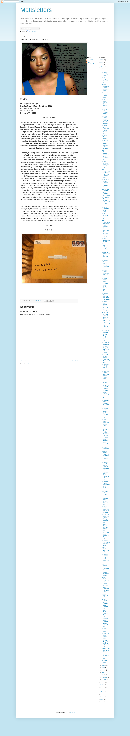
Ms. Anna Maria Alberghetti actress (105, 111)
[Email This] (45, 301)
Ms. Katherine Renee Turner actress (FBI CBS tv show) (106, 201)
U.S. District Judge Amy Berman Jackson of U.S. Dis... (105, 432)
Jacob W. (90, 60)
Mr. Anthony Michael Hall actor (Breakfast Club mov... (105, 567)
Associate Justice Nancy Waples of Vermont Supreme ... (105, 384)
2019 (102, 687)
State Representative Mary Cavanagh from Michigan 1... (106, 155)
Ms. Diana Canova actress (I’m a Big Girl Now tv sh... (105, 273)
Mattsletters (36, 9)
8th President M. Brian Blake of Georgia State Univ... (106, 315)
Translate (33, 31)
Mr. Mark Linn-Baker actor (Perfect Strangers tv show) (105, 517)
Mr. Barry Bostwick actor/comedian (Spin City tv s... (105, 164)
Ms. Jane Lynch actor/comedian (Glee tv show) (105, 509)
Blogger (72, 713)
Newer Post (24, 361)
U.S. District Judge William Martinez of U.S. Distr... (105, 501)
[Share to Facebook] (51, 301)
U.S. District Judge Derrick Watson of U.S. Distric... (105, 394)
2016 (102, 694)
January (104, 679)
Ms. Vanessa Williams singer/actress (106, 216)
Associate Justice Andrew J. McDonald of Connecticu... (105, 456)
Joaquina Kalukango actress (105, 574)
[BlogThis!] (47, 301)
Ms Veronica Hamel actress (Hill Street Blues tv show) (106, 485)
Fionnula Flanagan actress (105, 595)
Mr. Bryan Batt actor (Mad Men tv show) (105, 367)
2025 (102, 60)
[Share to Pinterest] (53, 301)
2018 (102, 689)
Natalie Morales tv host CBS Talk (105, 656)
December (105, 69)
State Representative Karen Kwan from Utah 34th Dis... (106, 173)
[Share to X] (49, 301)
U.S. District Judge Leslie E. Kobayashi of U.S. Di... (105, 337)
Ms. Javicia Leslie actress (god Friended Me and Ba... (105, 413)
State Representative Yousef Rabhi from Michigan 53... (106, 224)
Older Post (75, 361)
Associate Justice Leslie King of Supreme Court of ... (105, 580)
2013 (102, 701)
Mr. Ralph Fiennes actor (105, 630)
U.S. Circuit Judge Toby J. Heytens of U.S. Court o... (105, 349)
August (104, 665)
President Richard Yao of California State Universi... (105, 603)
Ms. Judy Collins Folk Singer (106, 240)
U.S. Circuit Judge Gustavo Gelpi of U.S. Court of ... (105, 622)
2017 (102, 692)
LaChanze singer (104, 661)
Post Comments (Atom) (34, 364)
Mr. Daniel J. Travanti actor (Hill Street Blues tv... (105, 247)
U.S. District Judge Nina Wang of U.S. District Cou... (105, 643)
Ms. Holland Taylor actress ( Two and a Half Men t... (106, 296)
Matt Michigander (91, 63)
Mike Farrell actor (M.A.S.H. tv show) (105, 493)
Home (49, 361)
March (104, 675)
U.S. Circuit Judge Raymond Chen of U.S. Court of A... (105, 441)
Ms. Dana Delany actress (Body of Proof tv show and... (105, 119)
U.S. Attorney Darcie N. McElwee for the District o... (105, 233)
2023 (102, 64)
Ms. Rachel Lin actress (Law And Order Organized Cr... (105, 558)
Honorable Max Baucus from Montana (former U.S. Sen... (105, 306)
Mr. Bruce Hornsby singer (105, 74)
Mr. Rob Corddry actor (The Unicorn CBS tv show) (105, 423)
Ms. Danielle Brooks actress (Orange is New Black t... (105, 264)
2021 (102, 682)
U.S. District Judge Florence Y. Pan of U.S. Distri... (105, 588)
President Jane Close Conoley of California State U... (105, 87)
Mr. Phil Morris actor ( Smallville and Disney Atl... (105, 403)
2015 (102, 696)
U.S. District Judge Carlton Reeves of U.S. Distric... (105, 475)
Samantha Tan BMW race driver (106, 650)
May (103, 670)
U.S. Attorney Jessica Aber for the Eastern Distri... (105, 535)
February (104, 677)
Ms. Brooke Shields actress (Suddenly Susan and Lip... (105, 466)
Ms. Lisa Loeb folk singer (105, 448)
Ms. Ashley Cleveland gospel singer (105, 209)
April (103, 672)
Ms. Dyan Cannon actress (105, 137)
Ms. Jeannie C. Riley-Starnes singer (105, 95)
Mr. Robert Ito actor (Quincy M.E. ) (105, 636)
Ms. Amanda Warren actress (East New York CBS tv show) (106, 358)
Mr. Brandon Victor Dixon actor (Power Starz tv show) (105, 129)
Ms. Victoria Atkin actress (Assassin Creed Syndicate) (105, 144)
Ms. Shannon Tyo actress (105, 343)
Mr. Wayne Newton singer (104, 280)
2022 (102, 67)
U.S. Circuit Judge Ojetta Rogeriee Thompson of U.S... (105, 612)
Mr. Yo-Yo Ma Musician (105, 331)
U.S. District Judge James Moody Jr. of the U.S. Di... (105, 526)
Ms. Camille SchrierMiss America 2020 (106, 543)
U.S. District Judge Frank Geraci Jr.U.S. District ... (105, 287)
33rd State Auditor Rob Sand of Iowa (105, 550)
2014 (102, 699)
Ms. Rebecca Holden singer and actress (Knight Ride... (105, 375)
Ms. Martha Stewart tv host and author (105, 80)
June (103, 667)
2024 (102, 62)
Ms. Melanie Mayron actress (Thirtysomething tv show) (106, 103)
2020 (102, 685)
